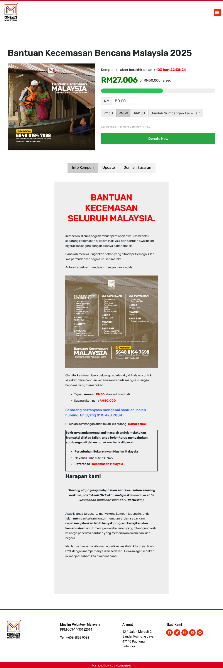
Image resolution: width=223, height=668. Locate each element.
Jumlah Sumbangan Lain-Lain (176, 113)
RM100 (139, 113)
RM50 (123, 113)
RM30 (108, 113)
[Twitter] (177, 632)
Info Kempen (83, 167)
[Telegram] (200, 632)
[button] (217, 12)
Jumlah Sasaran (137, 167)
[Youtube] (192, 632)
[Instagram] (184, 632)
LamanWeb (124, 665)
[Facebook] (169, 632)
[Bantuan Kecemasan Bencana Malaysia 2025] (51, 107)
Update (108, 167)
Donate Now (158, 139)
